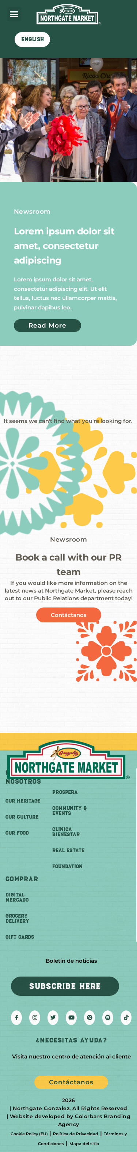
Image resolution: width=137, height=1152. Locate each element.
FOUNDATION (67, 866)
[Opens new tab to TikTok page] (126, 1017)
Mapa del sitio (84, 1143)
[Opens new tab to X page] (52, 1017)
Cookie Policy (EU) (29, 1133)
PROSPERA (65, 792)
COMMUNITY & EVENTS (69, 810)
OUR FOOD (17, 833)
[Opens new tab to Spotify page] (107, 1017)
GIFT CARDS (19, 937)
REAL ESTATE (68, 850)
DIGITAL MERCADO (16, 897)
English (32, 39)
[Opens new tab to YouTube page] (71, 1017)
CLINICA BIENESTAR (66, 832)
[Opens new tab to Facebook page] (16, 1017)
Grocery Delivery (17, 918)
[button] (14, 14)
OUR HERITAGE (22, 801)
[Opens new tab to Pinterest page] (89, 1017)
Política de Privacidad (75, 1133)
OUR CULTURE (21, 817)
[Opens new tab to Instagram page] (34, 1017)
